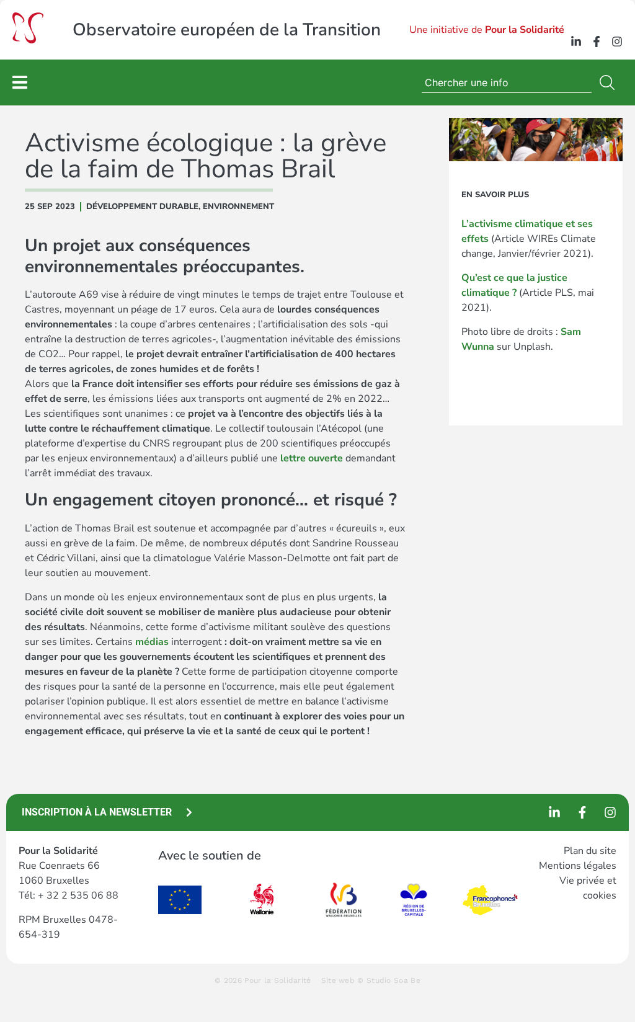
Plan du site (590, 851)
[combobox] (507, 82)
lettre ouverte (311, 458)
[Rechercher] (610, 82)
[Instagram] (617, 41)
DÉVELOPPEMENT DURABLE (142, 206)
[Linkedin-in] (576, 41)
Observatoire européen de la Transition (227, 30)
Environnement (238, 206)
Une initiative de (486, 30)
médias (152, 642)
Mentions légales (577, 866)
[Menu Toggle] (19, 82)
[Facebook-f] (596, 41)
